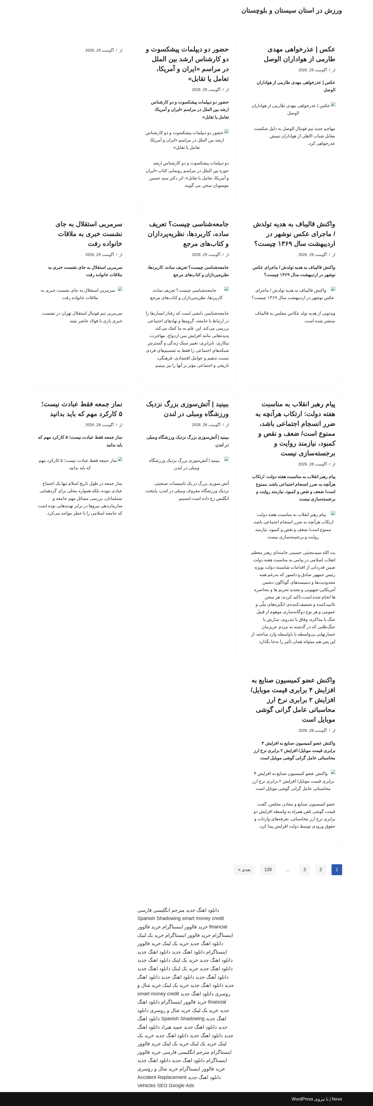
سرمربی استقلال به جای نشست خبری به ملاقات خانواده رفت (88, 233)
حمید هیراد (171, 1027)
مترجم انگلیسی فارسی (161, 910)
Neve (337, 1099)
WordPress (302, 1099)
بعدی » (244, 869)
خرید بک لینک (150, 935)
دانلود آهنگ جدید (212, 977)
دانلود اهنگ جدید (202, 910)
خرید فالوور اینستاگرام (185, 927)
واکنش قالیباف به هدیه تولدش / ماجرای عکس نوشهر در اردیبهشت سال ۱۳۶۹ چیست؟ (294, 233)
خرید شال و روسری (170, 1010)
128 (268, 869)
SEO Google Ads (175, 1085)
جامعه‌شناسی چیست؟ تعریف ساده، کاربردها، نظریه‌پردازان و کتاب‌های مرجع (188, 233)
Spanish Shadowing (159, 918)
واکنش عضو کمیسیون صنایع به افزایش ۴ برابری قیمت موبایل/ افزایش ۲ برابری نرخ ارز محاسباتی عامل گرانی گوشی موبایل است (293, 699)
